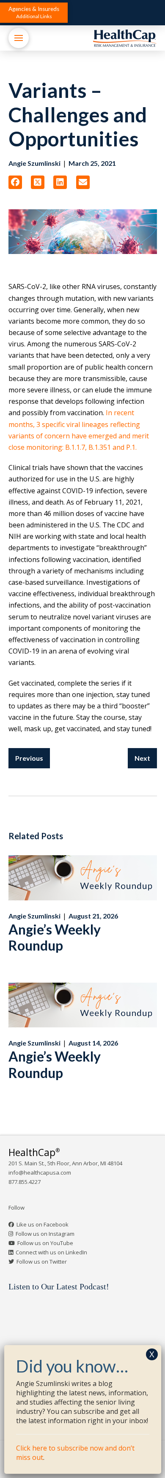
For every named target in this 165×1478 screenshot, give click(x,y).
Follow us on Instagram (45, 1234)
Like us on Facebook (42, 1224)
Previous (29, 758)
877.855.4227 (24, 1182)
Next (142, 758)
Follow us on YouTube (45, 1243)
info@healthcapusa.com (39, 1172)
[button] (34, 13)
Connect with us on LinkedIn (51, 1252)
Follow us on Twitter (41, 1261)
